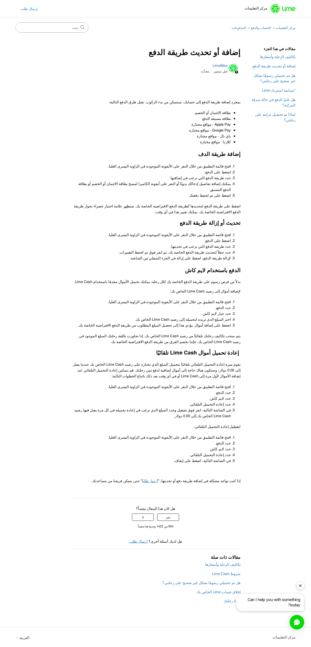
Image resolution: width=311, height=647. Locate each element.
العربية (23, 637)
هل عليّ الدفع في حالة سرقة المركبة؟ (273, 102)
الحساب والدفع (261, 27)
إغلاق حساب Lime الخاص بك (219, 591)
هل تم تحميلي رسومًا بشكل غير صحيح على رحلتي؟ (274, 78)
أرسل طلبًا (150, 480)
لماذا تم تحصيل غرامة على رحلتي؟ (275, 117)
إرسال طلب (29, 8)
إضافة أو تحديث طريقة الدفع (273, 65)
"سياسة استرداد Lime (278, 90)
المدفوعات (239, 27)
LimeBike (220, 65)
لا (143, 517)
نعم (168, 517)
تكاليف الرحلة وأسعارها (277, 56)
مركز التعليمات (285, 27)
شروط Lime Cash (226, 573)
